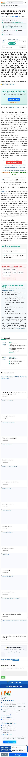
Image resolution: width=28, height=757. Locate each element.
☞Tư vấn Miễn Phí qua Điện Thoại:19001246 (14, 165)
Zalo (17, 16)
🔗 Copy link (21, 16)
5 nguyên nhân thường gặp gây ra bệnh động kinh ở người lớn (14, 637)
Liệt (14, 278)
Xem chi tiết (12, 352)
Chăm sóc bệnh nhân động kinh (9, 438)
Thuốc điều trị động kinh (7, 460)
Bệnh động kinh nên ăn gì (8, 504)
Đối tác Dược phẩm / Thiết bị (9, 730)
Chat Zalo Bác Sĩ (14, 99)
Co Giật (9, 278)
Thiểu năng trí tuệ (7, 272)
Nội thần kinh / (9, 5)
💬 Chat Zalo (12, 43)
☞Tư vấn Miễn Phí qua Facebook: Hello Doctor (14, 170)
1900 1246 (9, 717)
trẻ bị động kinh (14, 107)
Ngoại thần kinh (21, 345)
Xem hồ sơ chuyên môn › (11, 27)
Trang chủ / (3, 5)
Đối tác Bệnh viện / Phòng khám (10, 728)
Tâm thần (14, 269)
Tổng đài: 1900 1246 (14, 102)
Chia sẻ (12, 16)
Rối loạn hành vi (6, 269)
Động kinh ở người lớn (7, 526)
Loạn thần (20, 272)
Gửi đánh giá (15, 659)
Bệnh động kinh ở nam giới (8, 416)
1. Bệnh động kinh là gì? (11, 251)
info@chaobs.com (10, 720)
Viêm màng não (6, 275)
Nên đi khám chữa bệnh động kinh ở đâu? (11, 614)
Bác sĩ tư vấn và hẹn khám (14, 162)
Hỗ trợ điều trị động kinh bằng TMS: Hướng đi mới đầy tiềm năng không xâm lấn (13, 393)
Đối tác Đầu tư (6, 732)
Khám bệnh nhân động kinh (8, 592)
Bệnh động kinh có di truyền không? (10, 482)
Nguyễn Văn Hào (13, 344)
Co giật (14, 272)
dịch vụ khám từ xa (20, 328)
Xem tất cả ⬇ (22, 47)
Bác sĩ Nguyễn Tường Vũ (8, 84)
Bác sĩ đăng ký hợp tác (8, 725)
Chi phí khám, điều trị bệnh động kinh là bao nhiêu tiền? (14, 256)
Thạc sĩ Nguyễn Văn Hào (17, 22)
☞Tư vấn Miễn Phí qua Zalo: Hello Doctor (14, 167)
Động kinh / (15, 5)
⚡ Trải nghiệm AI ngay (9, 742)
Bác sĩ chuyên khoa (13, 39)
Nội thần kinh (15, 345)
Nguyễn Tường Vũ (13, 358)
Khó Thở (4, 278)
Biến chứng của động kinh (8, 548)
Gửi (3, 677)
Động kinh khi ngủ (6, 570)
